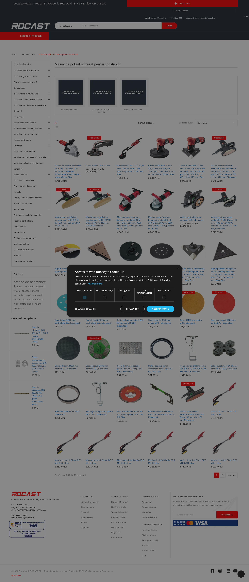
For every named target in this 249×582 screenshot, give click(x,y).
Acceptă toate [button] (160, 308)
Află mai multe (95, 283)
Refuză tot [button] (132, 308)
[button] (85, 309)
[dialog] (124, 291)
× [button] (177, 268)
